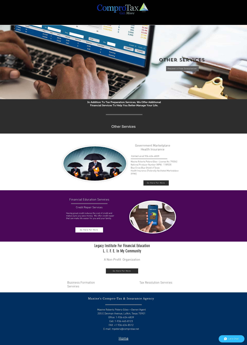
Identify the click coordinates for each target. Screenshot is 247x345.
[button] (123, 67)
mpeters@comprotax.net (125, 329)
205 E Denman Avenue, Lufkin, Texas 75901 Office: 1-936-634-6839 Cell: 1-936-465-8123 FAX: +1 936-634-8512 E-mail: (121, 321)
